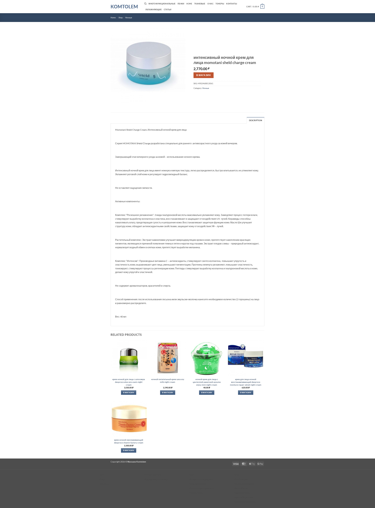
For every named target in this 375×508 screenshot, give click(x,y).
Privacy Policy (196, 493)
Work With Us (241, 488)
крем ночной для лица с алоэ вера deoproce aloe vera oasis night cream (128, 382)
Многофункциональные (162, 3)
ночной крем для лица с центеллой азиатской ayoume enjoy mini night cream (207, 382)
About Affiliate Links (244, 497)
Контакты (231, 3)
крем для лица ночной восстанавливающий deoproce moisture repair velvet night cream (245, 382)
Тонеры (219, 3)
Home (189, 3)
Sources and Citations (244, 484)
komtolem (124, 6)
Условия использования (201, 479)
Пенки (181, 3)
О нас (210, 3)
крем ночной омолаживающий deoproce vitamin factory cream (128, 441)
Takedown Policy (242, 493)
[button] (255, 6)
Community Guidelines (245, 502)
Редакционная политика (156, 479)
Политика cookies (198, 484)
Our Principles (241, 479)
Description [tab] (255, 120)
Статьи (167, 9)
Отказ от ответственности (202, 488)
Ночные (128, 17)
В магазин (203, 75)
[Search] (145, 3)
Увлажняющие (153, 9)
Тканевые (199, 3)
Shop (121, 17)
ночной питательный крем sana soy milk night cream (167, 380)
